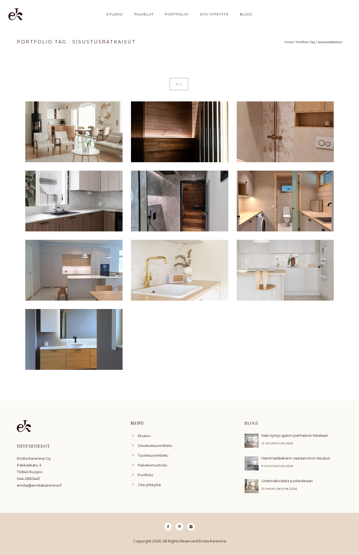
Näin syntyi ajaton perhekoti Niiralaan (294, 435)
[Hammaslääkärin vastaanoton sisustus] (252, 463)
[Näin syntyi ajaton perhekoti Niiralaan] (252, 441)
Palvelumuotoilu (152, 465)
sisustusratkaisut (330, 42)
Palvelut (144, 14)
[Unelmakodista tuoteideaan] (252, 486)
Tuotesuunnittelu (153, 455)
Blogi (246, 14)
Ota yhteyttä (214, 14)
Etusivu (115, 14)
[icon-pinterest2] (181, 527)
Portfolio (176, 14)
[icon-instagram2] (191, 527)
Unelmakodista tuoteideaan (287, 481)
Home (288, 42)
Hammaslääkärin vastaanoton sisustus (295, 458)
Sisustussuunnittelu (155, 445)
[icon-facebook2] (169, 527)
